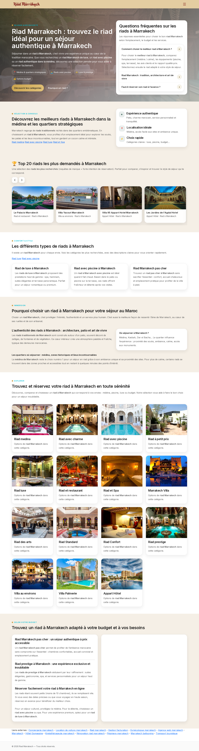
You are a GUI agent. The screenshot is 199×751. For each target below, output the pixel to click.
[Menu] (184, 4)
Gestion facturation (118, 730)
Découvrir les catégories (27, 88)
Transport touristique (166, 733)
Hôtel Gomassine (34, 733)
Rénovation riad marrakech (91, 733)
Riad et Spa (59, 142)
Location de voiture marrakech (71, 730)
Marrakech (17, 733)
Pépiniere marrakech (117, 733)
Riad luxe (47, 142)
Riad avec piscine (33, 142)
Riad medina (18, 142)
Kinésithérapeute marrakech (59, 733)
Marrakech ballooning (142, 733)
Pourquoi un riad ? (58, 88)
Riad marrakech (98, 730)
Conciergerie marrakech (41, 730)
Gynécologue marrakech (143, 730)
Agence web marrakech (170, 730)
